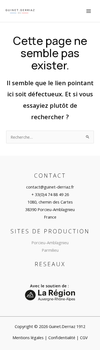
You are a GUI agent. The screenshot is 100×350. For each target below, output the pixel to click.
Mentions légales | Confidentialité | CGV (50, 337)
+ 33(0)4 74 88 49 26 (50, 194)
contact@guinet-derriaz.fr (50, 187)
